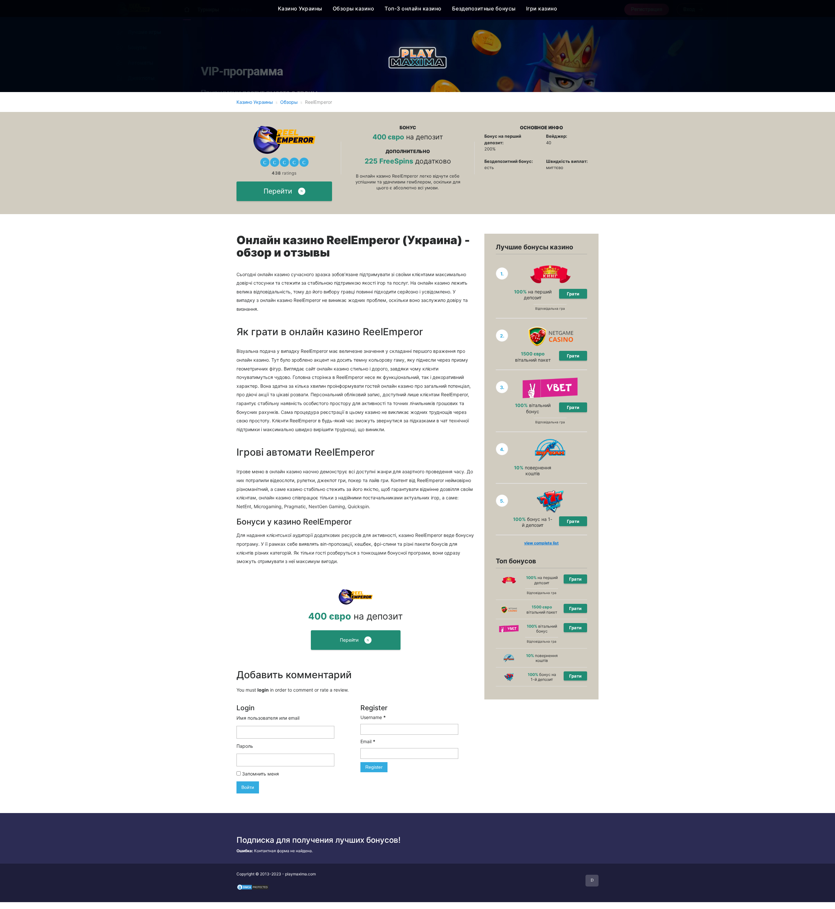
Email (367, 741)
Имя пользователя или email (267, 718)
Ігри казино (541, 8)
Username (373, 717)
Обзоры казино (353, 8)
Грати (573, 293)
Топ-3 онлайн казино (413, 8)
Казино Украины (300, 8)
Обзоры (289, 102)
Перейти (278, 191)
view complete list (541, 543)
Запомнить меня (260, 773)
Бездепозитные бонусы (484, 8)
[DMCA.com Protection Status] (252, 886)
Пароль (244, 746)
